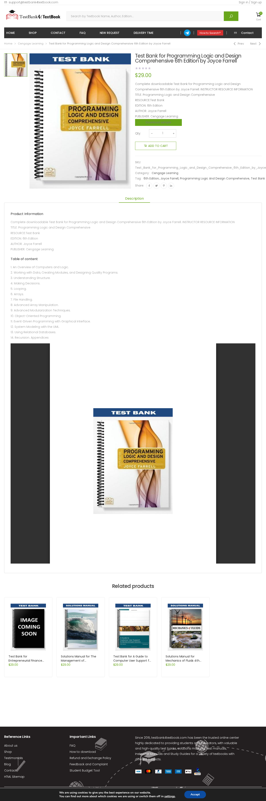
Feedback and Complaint (89, 764)
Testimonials (13, 758)
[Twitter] (156, 186)
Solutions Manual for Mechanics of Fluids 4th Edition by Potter (183, 660)
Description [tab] (134, 198)
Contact (58, 33)
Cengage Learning (30, 43)
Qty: (138, 133)
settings (169, 796)
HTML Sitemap (14, 777)
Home (10, 33)
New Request (109, 33)
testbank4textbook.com (169, 738)
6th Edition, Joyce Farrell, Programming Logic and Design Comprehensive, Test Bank (204, 178)
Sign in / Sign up (250, 2)
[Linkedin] (171, 186)
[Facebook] (149, 186)
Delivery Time (143, 33)
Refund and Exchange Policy (90, 758)
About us (10, 745)
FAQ (83, 33)
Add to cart (158, 146)
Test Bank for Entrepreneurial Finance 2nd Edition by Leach (25, 660)
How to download (83, 752)
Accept (195, 794)
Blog (7, 764)
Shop (32, 33)
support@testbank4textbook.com (33, 2)
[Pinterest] (164, 186)
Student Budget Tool (85, 770)
